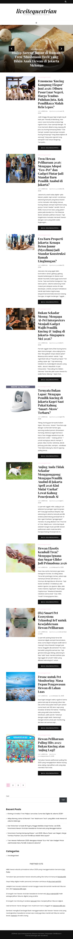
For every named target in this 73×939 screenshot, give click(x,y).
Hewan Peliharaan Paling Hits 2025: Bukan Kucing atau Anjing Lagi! (51, 744)
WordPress (44, 936)
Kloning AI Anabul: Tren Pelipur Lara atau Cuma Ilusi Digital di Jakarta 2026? (35, 814)
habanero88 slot (59, 906)
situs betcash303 (54, 881)
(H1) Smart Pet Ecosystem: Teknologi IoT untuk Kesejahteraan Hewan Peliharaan (52, 620)
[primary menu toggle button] (36, 23)
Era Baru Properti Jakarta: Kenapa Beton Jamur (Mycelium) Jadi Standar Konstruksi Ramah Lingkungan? (51, 250)
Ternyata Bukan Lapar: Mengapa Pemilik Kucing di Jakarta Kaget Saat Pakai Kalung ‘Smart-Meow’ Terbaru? (51, 401)
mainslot (14, 916)
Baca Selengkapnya (50, 148)
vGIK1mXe (44, 111)
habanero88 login (19, 889)
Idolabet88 (62, 877)
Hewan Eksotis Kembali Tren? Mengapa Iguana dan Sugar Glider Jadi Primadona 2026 (52, 555)
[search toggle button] (65, 1)
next (61, 49)
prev (11, 49)
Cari (7, 796)
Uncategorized (36, 45)
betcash (34, 901)
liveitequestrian (36, 11)
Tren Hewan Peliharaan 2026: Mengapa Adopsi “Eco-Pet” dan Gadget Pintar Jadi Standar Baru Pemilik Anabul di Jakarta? (50, 172)
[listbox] (36, 48)
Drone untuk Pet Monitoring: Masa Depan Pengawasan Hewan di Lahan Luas (51, 684)
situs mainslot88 (52, 894)
